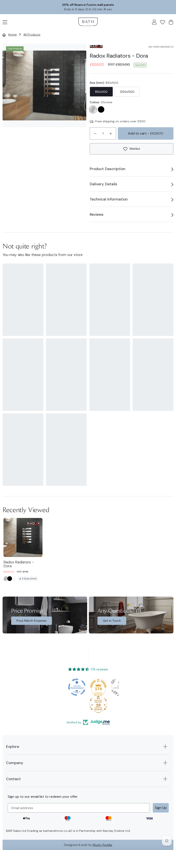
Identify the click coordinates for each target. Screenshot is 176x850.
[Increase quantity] (110, 133)
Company (14, 762)
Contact (13, 779)
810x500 (101, 92)
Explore (12, 746)
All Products (31, 34)
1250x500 (127, 92)
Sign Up (161, 807)
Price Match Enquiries (32, 621)
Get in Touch (112, 621)
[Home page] (88, 22)
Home (12, 34)
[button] (5, 21)
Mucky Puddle (102, 845)
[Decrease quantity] (95, 133)
